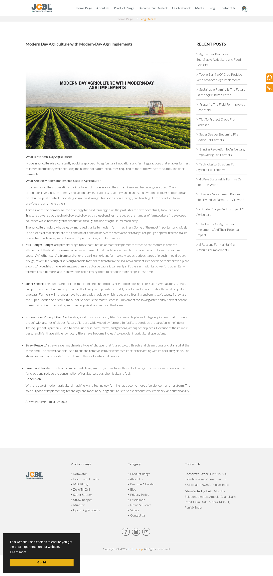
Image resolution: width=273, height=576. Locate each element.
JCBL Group (135, 549)
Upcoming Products (86, 510)
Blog (211, 8)
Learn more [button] (18, 552)
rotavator (71, 317)
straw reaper (57, 345)
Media (199, 8)
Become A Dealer (142, 484)
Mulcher (78, 505)
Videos (134, 510)
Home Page (84, 8)
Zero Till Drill (81, 489)
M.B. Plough (80, 484)
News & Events (140, 505)
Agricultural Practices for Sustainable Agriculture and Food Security (218, 59)
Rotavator (79, 474)
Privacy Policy (139, 494)
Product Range (124, 8)
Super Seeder (60, 283)
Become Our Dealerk (153, 8)
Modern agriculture (39, 163)
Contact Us (227, 8)
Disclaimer (137, 500)
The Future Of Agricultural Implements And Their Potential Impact (217, 229)
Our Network (181, 8)
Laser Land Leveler (86, 479)
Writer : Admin (37, 401)
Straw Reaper (82, 500)
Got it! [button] (41, 562)
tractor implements (71, 368)
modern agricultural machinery (113, 187)
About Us (103, 8)
